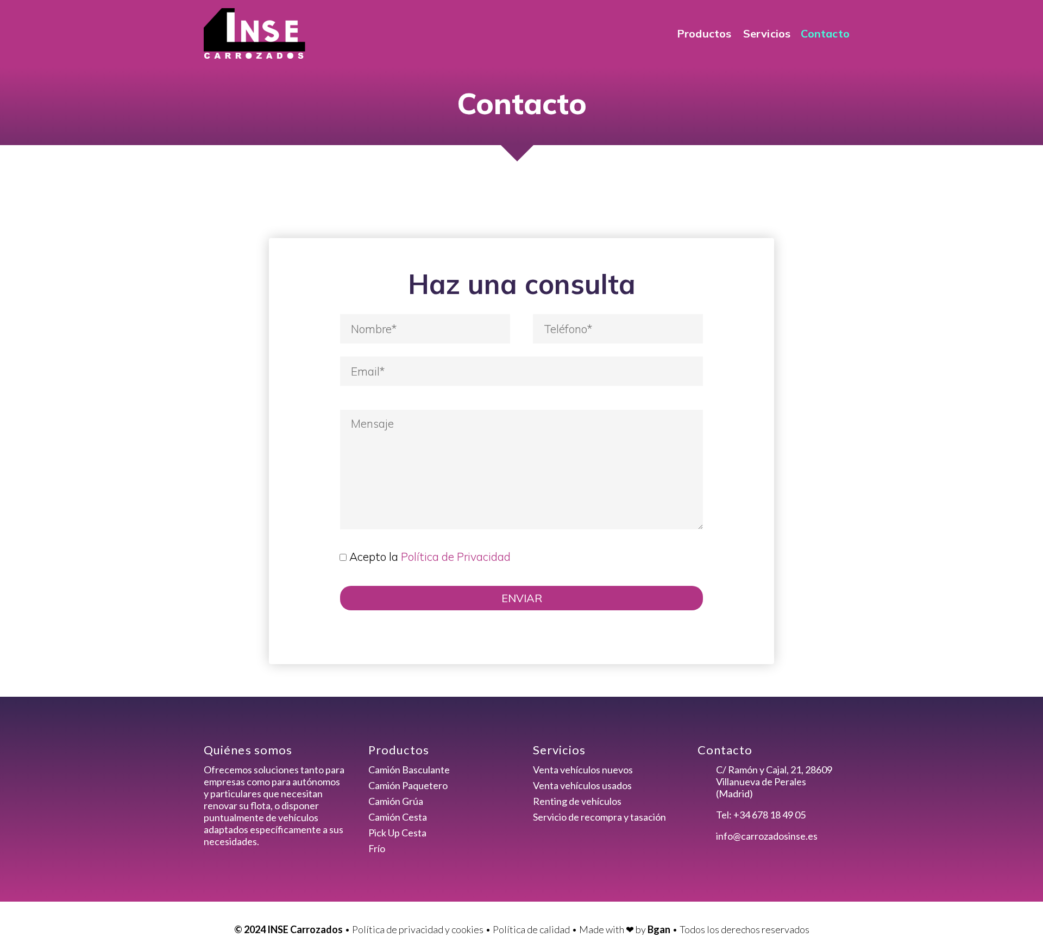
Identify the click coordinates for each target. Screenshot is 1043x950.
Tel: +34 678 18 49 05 (761, 815)
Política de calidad (531, 929)
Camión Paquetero (408, 785)
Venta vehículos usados (582, 785)
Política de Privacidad (456, 556)
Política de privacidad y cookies (417, 929)
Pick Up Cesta (397, 833)
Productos (704, 33)
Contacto (825, 33)
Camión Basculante (409, 770)
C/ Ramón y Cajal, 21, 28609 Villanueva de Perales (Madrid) (774, 781)
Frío (376, 848)
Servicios (767, 33)
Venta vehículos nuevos (583, 770)
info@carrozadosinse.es (767, 836)
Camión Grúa (395, 801)
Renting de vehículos (577, 801)
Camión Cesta (397, 817)
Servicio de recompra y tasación (599, 817)
